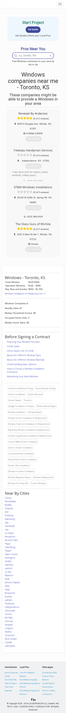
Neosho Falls (11, 540)
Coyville (8, 642)
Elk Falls (9, 617)
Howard (8, 624)
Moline (8, 631)
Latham (8, 600)
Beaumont (10, 592)
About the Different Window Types (24, 355)
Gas (7, 522)
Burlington (10, 557)
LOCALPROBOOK (20, 4)
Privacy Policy (48, 676)
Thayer (8, 550)
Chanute (9, 508)
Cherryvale (10, 610)
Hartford (9, 564)
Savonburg (10, 547)
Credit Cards (13, 346)
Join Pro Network (27, 673)
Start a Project (11, 683)
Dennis (8, 614)
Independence (12, 607)
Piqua (7, 543)
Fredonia (9, 515)
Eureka (8, 596)
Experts (23, 676)
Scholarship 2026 (49, 673)
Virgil (7, 589)
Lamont (8, 568)
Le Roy (8, 571)
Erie (7, 511)
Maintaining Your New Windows (22, 376)
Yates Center (11, 554)
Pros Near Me (10, 680)
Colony (8, 497)
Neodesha (10, 536)
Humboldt (10, 526)
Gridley (8, 561)
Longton (9, 628)
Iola (6, 529)
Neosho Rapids (12, 582)
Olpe (7, 585)
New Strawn (11, 638)
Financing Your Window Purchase (23, 341)
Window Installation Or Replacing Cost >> (25, 293)
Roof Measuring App (28, 680)
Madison (9, 575)
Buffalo (8, 504)
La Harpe (9, 533)
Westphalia (10, 501)
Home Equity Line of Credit (20, 350)
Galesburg (10, 518)
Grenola (9, 621)
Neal (7, 578)
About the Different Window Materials (26, 359)
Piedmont (9, 603)
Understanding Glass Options (21, 364)
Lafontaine (10, 645)
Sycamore (10, 635)
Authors (45, 680)
